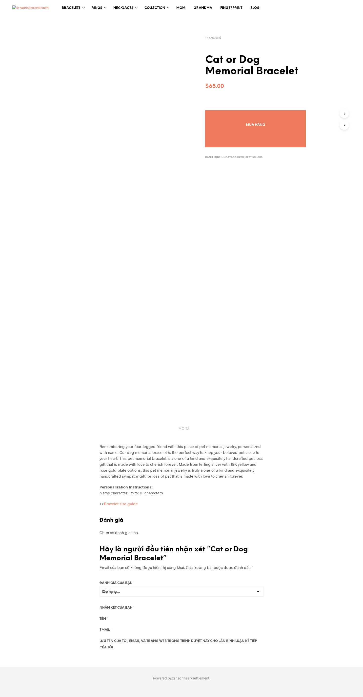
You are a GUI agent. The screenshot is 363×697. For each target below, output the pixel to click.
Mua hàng (255, 125)
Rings (97, 8)
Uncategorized (233, 157)
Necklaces (123, 8)
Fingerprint (231, 8)
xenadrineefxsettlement (190, 678)
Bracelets (71, 8)
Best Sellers (253, 157)
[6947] (255, 114)
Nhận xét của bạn (117, 607)
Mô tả (184, 428)
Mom (180, 8)
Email (106, 630)
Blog (255, 8)
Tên (104, 618)
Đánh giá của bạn (117, 583)
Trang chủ (213, 38)
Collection (154, 8)
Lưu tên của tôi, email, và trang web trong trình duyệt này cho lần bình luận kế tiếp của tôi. (178, 644)
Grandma (203, 8)
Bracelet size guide (121, 503)
